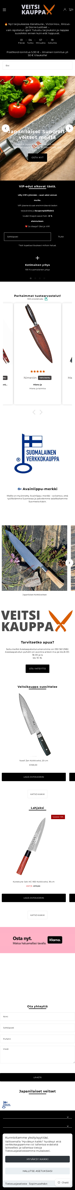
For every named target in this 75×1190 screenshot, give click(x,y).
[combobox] (37, 65)
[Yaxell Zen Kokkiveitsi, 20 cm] (34, 725)
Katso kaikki (37, 794)
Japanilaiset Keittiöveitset (34, 594)
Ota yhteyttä (37, 668)
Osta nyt (38, 157)
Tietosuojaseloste (16, 1183)
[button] (34, 412)
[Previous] (6, 128)
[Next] (69, 128)
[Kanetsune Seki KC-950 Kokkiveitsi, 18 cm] (34, 846)
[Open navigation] (10, 9)
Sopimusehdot (38, 1183)
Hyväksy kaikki (37, 1159)
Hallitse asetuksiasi (37, 1171)
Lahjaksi (37, 808)
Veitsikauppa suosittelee (37, 686)
